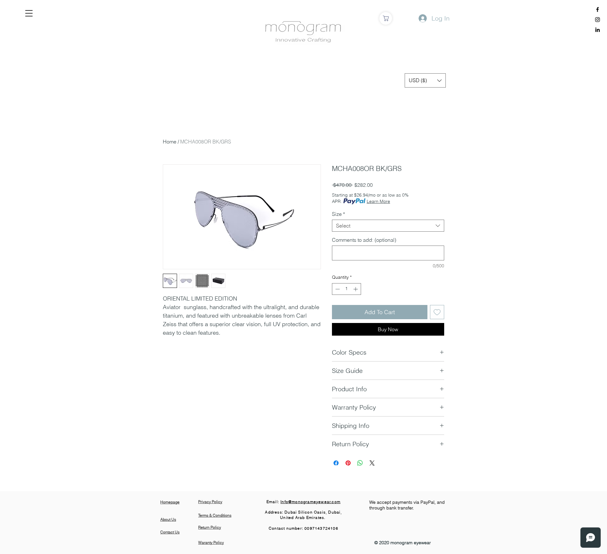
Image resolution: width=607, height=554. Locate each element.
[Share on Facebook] (336, 463)
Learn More (378, 201)
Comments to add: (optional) (364, 240)
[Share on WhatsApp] (360, 463)
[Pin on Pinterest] (348, 463)
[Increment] (356, 289)
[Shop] (385, 18)
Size (338, 214)
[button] (29, 13)
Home (169, 141)
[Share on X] (372, 463)
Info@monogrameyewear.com (310, 501)
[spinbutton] (346, 289)
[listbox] (425, 80)
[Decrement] (337, 289)
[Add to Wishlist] (437, 312)
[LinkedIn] (597, 30)
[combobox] (388, 226)
